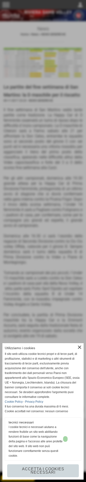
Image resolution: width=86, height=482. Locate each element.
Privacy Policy (34, 401)
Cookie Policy (14, 401)
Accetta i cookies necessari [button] (43, 470)
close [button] (79, 347)
